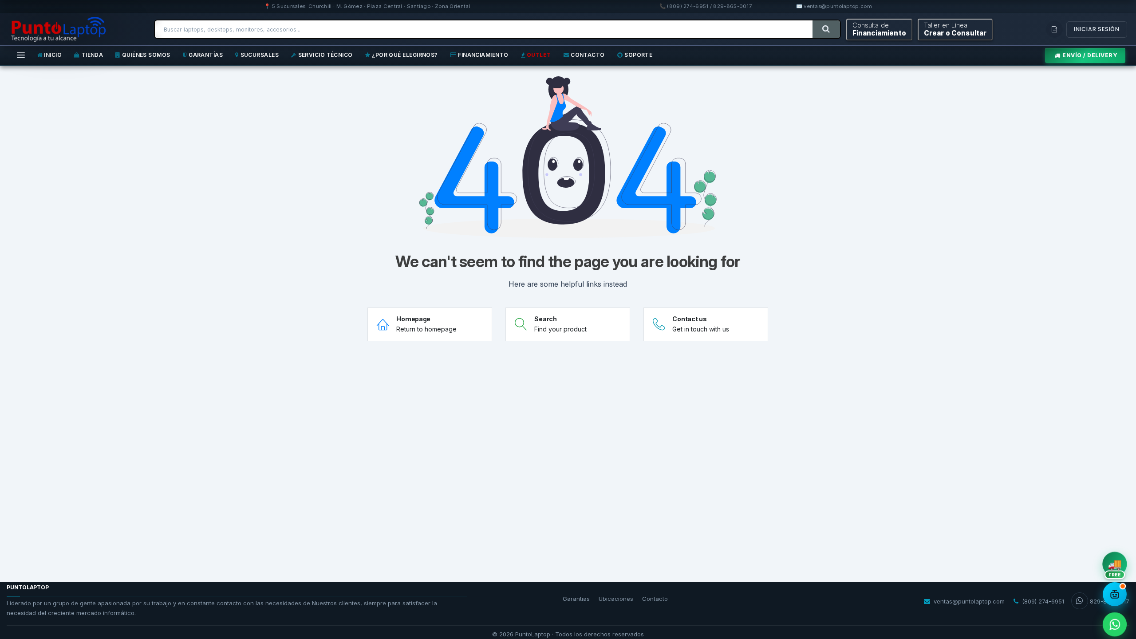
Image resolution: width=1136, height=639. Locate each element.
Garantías (206, 54)
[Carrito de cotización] (1054, 29)
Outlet (539, 54)
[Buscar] (826, 29)
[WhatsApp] (1114, 624)
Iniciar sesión (1097, 29)
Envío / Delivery (1089, 55)
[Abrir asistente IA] (1115, 594)
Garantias (576, 598)
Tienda (92, 54)
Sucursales (260, 54)
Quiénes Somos (146, 54)
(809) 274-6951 (1043, 601)
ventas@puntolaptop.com (969, 601)
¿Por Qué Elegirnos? (405, 54)
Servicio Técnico (325, 54)
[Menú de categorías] (21, 55)
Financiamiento (483, 54)
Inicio (53, 54)
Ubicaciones (616, 598)
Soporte (638, 54)
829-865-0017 (1109, 601)
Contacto (588, 54)
